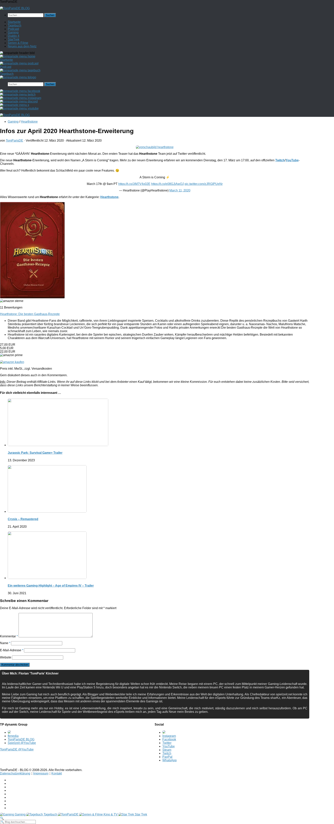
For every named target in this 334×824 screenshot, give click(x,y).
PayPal (167, 756)
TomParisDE (14, 140)
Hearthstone (29, 121)
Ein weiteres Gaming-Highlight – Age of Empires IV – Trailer (51, 585)
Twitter (166, 743)
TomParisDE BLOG (21, 739)
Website (5, 657)
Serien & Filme (18, 42)
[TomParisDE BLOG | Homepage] (15, 8)
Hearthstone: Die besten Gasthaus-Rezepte (30, 314)
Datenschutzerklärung (15, 773)
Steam (166, 749)
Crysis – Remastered (23, 519)
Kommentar (9, 636)
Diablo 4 (13, 36)
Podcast (13, 29)
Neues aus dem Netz (22, 46)
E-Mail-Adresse (11, 650)
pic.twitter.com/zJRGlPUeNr (204, 183)
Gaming (13, 32)
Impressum (40, 773)
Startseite (14, 22)
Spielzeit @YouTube (22, 743)
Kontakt (56, 773)
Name (5, 643)
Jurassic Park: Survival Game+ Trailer (35, 452)
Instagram (169, 736)
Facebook (169, 739)
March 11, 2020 (179, 190)
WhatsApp (169, 760)
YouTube (168, 746)
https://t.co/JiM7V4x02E (134, 183)
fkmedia (13, 736)
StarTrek (13, 39)
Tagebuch (14, 25)
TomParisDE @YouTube (17, 749)
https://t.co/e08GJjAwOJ (167, 183)
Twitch (166, 753)
